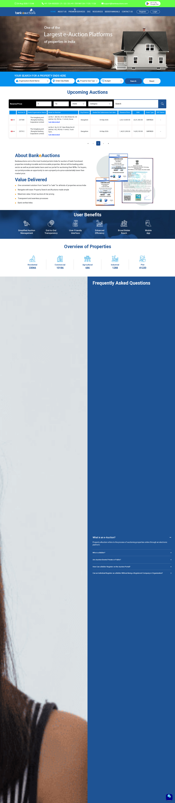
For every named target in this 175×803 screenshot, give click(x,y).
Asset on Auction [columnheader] (54, 112)
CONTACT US (127, 12)
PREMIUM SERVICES (77, 12)
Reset (152, 81)
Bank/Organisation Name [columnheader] (37, 112)
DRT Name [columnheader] (160, 112)
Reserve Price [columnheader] (125, 112)
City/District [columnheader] (84, 112)
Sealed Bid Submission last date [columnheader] (104, 112)
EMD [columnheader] (138, 112)
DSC (89, 12)
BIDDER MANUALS (112, 12)
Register (142, 12)
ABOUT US (62, 12)
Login (155, 12)
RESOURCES (98, 12)
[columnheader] (12, 112)
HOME (53, 12)
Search (133, 81)
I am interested (54, 122)
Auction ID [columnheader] (21, 112)
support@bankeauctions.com (116, 4)
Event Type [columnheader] (150, 112)
